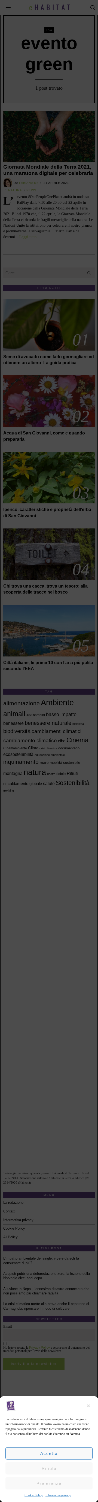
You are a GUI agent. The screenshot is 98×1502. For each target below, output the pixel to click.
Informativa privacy (58, 1495)
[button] (90, 1406)
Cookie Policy (33, 1495)
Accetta (49, 1453)
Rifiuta (49, 1468)
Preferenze (49, 1483)
